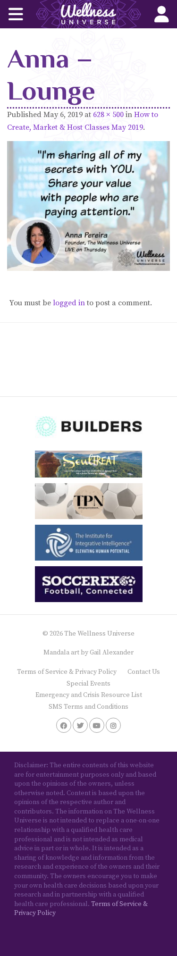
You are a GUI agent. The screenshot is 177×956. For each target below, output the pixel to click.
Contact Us (143, 672)
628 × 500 (108, 114)
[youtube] (96, 725)
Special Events (88, 683)
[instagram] (113, 725)
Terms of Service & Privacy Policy (67, 672)
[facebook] (63, 725)
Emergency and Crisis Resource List (88, 695)
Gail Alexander (112, 652)
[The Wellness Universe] (88, 14)
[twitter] (80, 725)
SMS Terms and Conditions (88, 707)
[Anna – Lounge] (88, 205)
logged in (69, 303)
